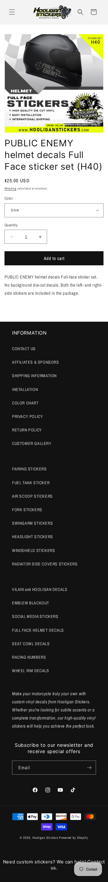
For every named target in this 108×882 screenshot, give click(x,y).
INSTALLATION (25, 389)
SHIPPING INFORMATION (34, 375)
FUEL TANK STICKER (31, 482)
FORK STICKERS (27, 509)
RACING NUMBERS (29, 657)
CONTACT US (24, 348)
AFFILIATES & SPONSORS (35, 362)
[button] (12, 12)
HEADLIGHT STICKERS (32, 536)
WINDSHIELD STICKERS (33, 550)
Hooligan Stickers (45, 838)
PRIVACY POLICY (27, 416)
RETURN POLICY (27, 430)
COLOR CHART (25, 403)
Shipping (10, 188)
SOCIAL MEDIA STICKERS (35, 616)
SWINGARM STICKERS (32, 523)
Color (8, 198)
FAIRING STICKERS (29, 469)
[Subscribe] (89, 768)
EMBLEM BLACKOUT (30, 603)
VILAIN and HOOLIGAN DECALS (40, 589)
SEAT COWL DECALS (31, 643)
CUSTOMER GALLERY (32, 443)
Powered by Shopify (73, 838)
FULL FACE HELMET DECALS (38, 630)
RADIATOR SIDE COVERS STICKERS (44, 564)
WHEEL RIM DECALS (30, 670)
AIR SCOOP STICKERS (32, 496)
